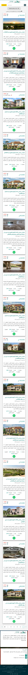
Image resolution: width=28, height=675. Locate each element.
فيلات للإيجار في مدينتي (22, 668)
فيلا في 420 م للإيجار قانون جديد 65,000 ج (14, 153)
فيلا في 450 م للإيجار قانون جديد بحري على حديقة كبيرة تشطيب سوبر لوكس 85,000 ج (14, 233)
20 (4, 627)
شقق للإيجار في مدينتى (19, 666)
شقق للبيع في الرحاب (9, 667)
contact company (18, 671)
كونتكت (4, 666)
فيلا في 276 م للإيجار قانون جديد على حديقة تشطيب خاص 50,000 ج (15, 439)
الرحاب (11, 637)
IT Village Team (17, 672)
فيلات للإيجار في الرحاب (14, 669)
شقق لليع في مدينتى (10, 666)
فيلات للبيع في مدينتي (3, 668)
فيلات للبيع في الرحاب (12, 668)
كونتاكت (22, 635)
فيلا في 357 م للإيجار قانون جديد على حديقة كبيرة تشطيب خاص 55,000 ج (15, 480)
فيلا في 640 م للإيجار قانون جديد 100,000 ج (14, 32)
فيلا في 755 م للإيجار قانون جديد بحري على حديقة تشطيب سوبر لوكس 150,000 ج (14, 72)
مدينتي (15, 637)
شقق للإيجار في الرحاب (18, 667)
